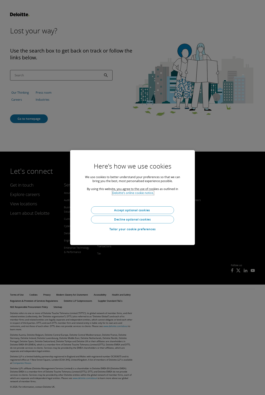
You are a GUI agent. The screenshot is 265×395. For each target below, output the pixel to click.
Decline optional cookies (132, 219)
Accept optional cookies (132, 210)
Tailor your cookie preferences (132, 229)
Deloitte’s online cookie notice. (133, 193)
